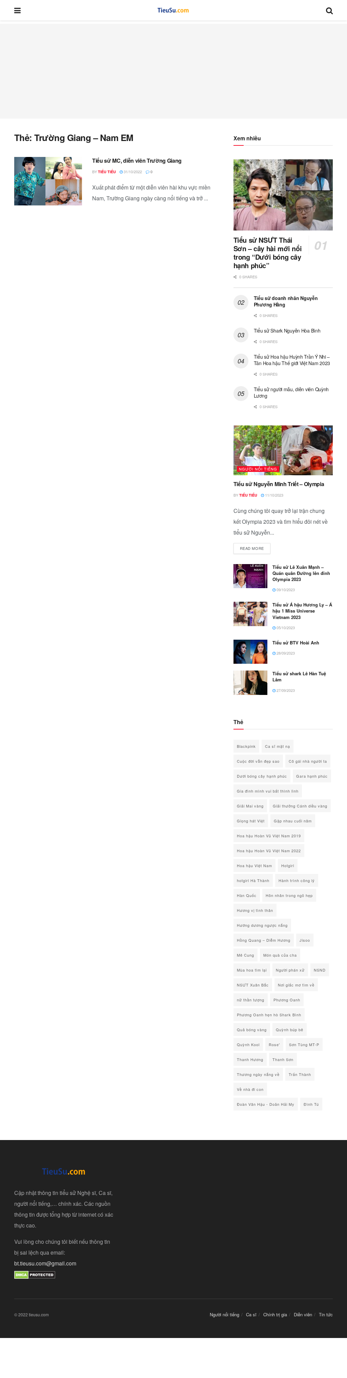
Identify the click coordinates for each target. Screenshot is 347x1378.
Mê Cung (245, 955)
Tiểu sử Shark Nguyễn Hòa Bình (287, 330)
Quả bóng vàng (252, 1029)
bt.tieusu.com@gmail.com (45, 1263)
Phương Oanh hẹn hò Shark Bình (269, 1014)
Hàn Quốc (247, 895)
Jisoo (305, 940)
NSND (320, 970)
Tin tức (326, 1314)
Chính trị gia (275, 1314)
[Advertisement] (173, 71)
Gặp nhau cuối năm (293, 820)
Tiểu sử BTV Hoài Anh (295, 642)
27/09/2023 (285, 690)
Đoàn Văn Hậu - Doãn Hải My (265, 1104)
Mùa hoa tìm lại (252, 970)
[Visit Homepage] (173, 10)
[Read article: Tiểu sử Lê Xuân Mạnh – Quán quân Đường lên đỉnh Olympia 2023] (250, 576)
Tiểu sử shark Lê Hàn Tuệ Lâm (299, 676)
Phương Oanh (286, 999)
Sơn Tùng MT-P (304, 1044)
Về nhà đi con (250, 1089)
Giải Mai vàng (250, 805)
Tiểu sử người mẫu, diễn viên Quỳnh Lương (291, 392)
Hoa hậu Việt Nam (254, 865)
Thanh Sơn (282, 1059)
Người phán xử (290, 970)
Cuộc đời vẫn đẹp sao (258, 761)
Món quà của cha (280, 955)
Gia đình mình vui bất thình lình (268, 791)
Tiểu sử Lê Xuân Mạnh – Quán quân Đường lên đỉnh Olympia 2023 (301, 573)
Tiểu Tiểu (107, 171)
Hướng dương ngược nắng (262, 925)
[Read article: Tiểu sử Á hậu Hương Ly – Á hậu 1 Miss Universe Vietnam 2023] (250, 614)
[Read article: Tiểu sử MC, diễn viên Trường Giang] (48, 181)
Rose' (274, 1044)
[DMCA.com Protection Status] (34, 1274)
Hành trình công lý (297, 880)
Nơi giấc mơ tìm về (296, 984)
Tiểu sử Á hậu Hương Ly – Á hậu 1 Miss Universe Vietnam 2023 (302, 610)
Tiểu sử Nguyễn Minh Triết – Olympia (278, 484)
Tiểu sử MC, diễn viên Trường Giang (137, 160)
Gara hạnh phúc (312, 776)
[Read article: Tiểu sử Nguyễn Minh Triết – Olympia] (283, 450)
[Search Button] (329, 10)
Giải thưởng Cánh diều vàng (300, 805)
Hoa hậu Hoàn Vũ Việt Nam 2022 (269, 850)
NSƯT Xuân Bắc (253, 984)
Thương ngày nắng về (258, 1074)
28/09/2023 (285, 653)
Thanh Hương (250, 1059)
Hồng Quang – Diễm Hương (263, 940)
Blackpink (246, 746)
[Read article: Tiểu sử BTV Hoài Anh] (250, 652)
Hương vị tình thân (255, 910)
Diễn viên (303, 1314)
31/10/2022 (132, 171)
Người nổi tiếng (258, 469)
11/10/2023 (273, 495)
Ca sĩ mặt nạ (277, 746)
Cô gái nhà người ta (308, 761)
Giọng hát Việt (251, 820)
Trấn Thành (300, 1074)
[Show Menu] (17, 10)
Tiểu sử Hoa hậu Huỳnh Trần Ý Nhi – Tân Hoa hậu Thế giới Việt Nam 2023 (292, 360)
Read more (255, 548)
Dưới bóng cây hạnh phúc (262, 776)
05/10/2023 (285, 627)
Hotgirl (287, 865)
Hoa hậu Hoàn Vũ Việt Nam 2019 (269, 835)
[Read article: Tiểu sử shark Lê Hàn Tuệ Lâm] (250, 683)
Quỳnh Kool (248, 1044)
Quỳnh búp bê (289, 1029)
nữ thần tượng (250, 999)
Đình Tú (311, 1104)
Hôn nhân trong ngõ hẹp (289, 895)
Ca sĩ (251, 1314)
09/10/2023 (285, 589)
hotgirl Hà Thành (253, 880)
